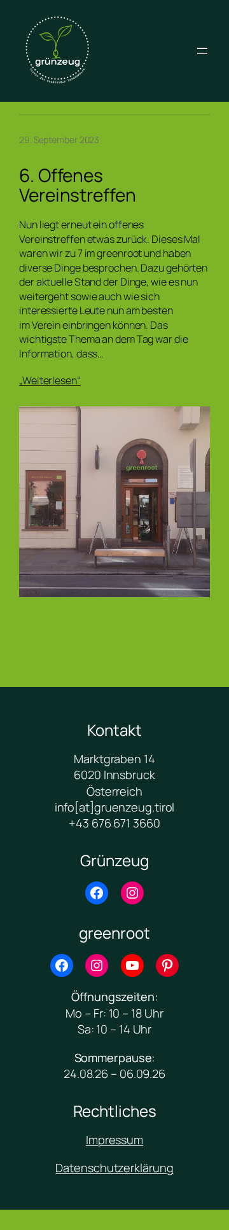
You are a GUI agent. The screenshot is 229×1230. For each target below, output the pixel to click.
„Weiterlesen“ (50, 380)
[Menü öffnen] (202, 51)
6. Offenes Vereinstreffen (77, 185)
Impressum (114, 1139)
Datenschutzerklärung (114, 1167)
